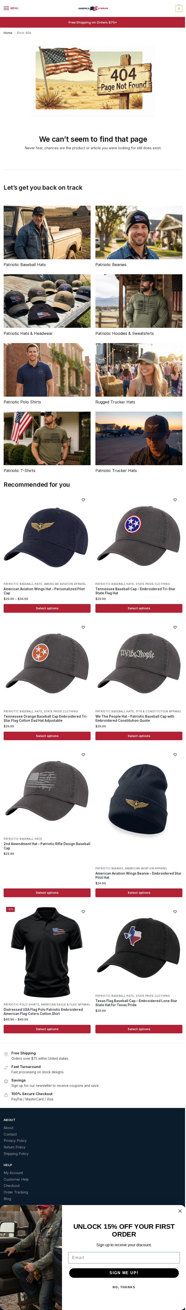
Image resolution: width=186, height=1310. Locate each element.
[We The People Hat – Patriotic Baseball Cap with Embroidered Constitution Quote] (138, 663)
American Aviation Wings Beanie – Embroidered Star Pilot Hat (138, 875)
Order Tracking (16, 1192)
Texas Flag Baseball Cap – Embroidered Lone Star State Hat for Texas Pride (136, 1003)
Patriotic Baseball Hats (23, 584)
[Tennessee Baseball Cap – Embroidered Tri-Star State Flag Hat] (138, 536)
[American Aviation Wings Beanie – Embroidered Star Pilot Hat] (138, 805)
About (8, 1128)
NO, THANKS (124, 1287)
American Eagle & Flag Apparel (65, 1004)
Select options (47, 608)
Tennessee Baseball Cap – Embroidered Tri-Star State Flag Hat (135, 591)
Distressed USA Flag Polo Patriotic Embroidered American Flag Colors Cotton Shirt (43, 1012)
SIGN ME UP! (123, 1273)
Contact (10, 1134)
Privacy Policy (15, 1140)
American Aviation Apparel (65, 584)
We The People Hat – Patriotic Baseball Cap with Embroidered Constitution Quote (134, 718)
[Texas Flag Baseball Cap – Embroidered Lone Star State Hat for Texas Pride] (138, 947)
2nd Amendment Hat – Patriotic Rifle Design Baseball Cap (47, 846)
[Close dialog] (180, 1211)
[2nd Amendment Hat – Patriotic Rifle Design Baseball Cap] (47, 790)
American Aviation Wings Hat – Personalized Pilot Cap (44, 591)
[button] (178, 8)
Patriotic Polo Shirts (21, 1004)
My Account (13, 1173)
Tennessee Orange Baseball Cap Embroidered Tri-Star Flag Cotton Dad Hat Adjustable (46, 718)
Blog (7, 1199)
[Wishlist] (83, 499)
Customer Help (16, 1179)
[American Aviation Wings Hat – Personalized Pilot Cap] (47, 536)
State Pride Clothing (153, 584)
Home (8, 33)
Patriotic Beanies (109, 868)
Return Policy (14, 1147)
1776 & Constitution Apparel (158, 711)
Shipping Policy (16, 1154)
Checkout (12, 1186)
